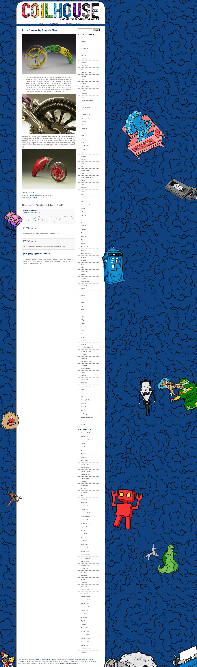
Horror (83, 208)
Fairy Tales (84, 156)
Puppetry (83, 306)
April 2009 (84, 582)
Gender (83, 191)
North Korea (84, 271)
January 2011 (85, 509)
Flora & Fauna (85, 170)
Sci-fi (82, 337)
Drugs (82, 142)
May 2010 (83, 537)
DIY (82, 139)
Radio (82, 316)
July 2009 (83, 572)
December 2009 (85, 554)
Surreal (83, 372)
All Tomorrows (85, 51)
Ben (24, 240)
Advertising (84, 48)
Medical (83, 243)
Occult (83, 274)
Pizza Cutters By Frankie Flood (40, 30)
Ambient (83, 55)
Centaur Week (85, 86)
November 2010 (85, 516)
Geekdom (83, 187)
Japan (82, 219)
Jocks (82, 222)
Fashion (83, 159)
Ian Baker (75, 659)
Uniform (83, 403)
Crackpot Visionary (86, 107)
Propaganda (84, 299)
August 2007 (84, 652)
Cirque (83, 90)
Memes (83, 250)
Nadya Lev (38, 659)
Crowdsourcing (85, 114)
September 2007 (85, 648)
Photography (85, 285)
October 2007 (85, 645)
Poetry (83, 292)
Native (82, 267)
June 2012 (84, 450)
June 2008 (84, 617)
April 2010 (84, 541)
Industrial (84, 212)
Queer (82, 309)
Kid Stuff (83, 226)
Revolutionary (85, 327)
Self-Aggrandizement (87, 347)
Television (84, 382)
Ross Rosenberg (34, 195)
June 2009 (84, 575)
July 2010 (83, 530)
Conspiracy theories (87, 100)
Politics (83, 295)
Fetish (82, 163)
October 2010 (85, 520)
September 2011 (85, 481)
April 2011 (84, 499)
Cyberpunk (84, 128)
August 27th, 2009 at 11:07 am (31, 242)
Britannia (83, 83)
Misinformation (85, 253)
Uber (82, 396)
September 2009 (85, 565)
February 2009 (85, 589)
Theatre (83, 389)
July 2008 (83, 614)
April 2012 (84, 457)
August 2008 (84, 610)
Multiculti (83, 257)
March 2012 (84, 460)
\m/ (82, 38)
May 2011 (83, 495)
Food (82, 173)
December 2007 (85, 638)
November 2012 (85, 433)
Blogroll (83, 76)
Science (83, 340)
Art (30, 197)
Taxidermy (84, 375)
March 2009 (84, 586)
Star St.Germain (48, 659)
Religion (83, 320)
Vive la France (85, 407)
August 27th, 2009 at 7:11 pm (31, 255)
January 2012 (85, 467)
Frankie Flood (56, 137)
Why (82, 421)
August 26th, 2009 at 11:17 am (31, 212)
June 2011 (84, 492)
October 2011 (85, 478)
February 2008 (85, 631)
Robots (83, 330)
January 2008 (85, 635)
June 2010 (84, 534)
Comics (83, 97)
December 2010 (85, 513)
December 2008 (85, 596)
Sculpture (35, 197)
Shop (89, 23)
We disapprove (85, 414)
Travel (82, 393)
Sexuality (83, 354)
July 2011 (83, 488)
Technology (84, 379)
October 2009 (85, 561)
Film (82, 166)
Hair (82, 201)
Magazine (54, 23)
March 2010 (84, 544)
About (28, 23)
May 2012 (83, 453)
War (82, 410)
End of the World (86, 145)
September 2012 (85, 440)
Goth (82, 194)
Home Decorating (86, 205)
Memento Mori (85, 246)
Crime (82, 111)
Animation (84, 58)
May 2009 (83, 579)
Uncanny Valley (85, 400)
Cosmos (83, 104)
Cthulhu (83, 121)
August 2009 (84, 568)
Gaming (83, 184)
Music (82, 264)
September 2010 (85, 523)
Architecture (84, 65)
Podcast (83, 288)
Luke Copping (28, 210)
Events (83, 149)
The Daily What (29, 192)
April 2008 (84, 624)
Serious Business (86, 351)
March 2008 (84, 628)
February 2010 (85, 547)
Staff (41, 23)
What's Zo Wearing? (87, 417)
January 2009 (85, 593)
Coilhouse (84, 93)
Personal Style (85, 281)
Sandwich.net (63, 663)
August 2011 (84, 485)
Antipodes (84, 62)
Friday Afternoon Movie (88, 177)
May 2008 (83, 621)
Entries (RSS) (73, 663)
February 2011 (85, 506)
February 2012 (85, 464)
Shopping (84, 358)
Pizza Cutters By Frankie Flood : (35, 253)
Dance (82, 132)
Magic (82, 240)
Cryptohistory (85, 118)
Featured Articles (73, 23)
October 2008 (85, 603)
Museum (83, 260)
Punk (82, 302)
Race (82, 313)
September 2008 (85, 607)
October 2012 (85, 436)
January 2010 (85, 551)
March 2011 (84, 502)
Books (83, 79)
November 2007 (85, 641)
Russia (83, 334)
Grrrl (82, 198)
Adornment (84, 45)
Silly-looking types (86, 361)
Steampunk (84, 365)
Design (83, 135)
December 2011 (85, 471)
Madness (83, 233)
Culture (83, 125)
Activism (83, 41)
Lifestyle (83, 229)
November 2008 (85, 600)
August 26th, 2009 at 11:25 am (31, 229)
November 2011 (85, 474)
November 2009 (85, 558)
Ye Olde (83, 424)
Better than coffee (86, 72)
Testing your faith (86, 386)
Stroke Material (85, 368)
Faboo (83, 152)
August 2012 (84, 443)
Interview (83, 215)
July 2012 (83, 447)
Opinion (83, 278)
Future (83, 180)
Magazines (84, 236)
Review (83, 323)
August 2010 (84, 527)
